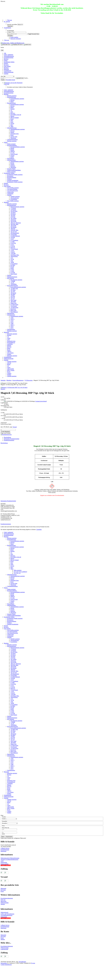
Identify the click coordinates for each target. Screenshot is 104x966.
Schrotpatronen (11, 314)
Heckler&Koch (11, 342)
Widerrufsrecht (4, 912)
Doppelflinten (10, 158)
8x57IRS (12, 265)
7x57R (12, 259)
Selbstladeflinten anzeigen (17, 161)
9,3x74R (12, 272)
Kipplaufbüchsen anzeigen (17, 98)
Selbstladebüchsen (12, 128)
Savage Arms (13, 136)
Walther (9, 354)
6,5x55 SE (13, 243)
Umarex (9, 373)
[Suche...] (20, 78)
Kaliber (4, 818)
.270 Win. (12, 217)
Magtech (3, 389)
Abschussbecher (14, 198)
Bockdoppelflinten (12, 145)
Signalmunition (11, 329)
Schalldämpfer (7, 70)
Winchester (13, 138)
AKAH (9, 363)
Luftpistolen (10, 193)
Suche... (26, 78)
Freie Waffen (7, 66)
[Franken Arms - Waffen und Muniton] (12, 43)
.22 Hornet (13, 209)
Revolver (6, 65)
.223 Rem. (13, 214)
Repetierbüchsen (11, 103)
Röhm (8, 348)
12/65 (11, 317)
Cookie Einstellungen (6, 964)
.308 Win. (12, 228)
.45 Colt (12, 298)
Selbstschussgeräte (8, 72)
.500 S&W (13, 301)
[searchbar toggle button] (27, 44)
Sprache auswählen (12, 24)
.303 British (13, 227)
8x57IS (12, 266)
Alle (5, 53)
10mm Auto (13, 303)
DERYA (12, 151)
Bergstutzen (10, 176)
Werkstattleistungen (9, 56)
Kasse (2, 891)
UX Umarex (10, 352)
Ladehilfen (10, 344)
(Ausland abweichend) (41, 401)
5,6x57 (12, 239)
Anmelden (39, 529)
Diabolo (9, 275)
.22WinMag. (13, 284)
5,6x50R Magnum (15, 236)
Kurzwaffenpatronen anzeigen (18, 287)
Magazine (6, 69)
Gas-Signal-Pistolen (12, 189)
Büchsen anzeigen (11, 95)
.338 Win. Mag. (14, 230)
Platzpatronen (10, 313)
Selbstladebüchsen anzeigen (17, 129)
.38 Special (13, 293)
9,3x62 (12, 269)
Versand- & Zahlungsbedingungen (9, 859)
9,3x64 (12, 271)
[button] (7, 21)
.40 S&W (12, 294)
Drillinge (9, 179)
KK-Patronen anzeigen (16, 279)
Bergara (12, 100)
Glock (8, 338)
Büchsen (6, 59)
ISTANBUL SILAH (15, 114)
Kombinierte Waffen (9, 62)
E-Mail (9, 32)
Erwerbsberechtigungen (7, 898)
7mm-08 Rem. (14, 256)
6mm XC (12, 247)
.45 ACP (12, 297)
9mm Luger (13, 310)
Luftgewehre (10, 192)
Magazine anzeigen (12, 333)
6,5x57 (12, 244)
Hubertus (12, 166)
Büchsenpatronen (11, 205)
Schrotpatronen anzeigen (16, 316)
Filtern (2, 836)
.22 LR (12, 282)
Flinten (5, 60)
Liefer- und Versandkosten (7, 914)
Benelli (12, 148)
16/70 (11, 326)
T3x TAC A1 (17, 573)
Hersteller (4, 823)
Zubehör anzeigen (15, 196)
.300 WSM (13, 225)
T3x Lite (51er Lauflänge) (20, 571)
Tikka (11, 126)
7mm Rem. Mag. (14, 255)
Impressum (3, 851)
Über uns (9, 20)
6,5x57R (12, 246)
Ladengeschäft (4, 949)
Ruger (12, 119)
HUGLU (12, 113)
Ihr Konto (3, 890)
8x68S (12, 268)
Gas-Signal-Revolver (12, 190)
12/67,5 (12, 319)
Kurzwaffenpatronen (12, 285)
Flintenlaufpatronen (12, 277)
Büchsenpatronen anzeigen (17, 206)
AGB (2, 861)
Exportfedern (13, 199)
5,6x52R (12, 237)
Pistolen (6, 63)
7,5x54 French (14, 249)
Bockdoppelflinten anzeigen (17, 147)
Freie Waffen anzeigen (13, 187)
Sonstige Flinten (11, 168)
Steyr (11, 125)
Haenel (12, 132)
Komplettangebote (8, 57)
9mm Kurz (13, 309)
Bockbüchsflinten (11, 177)
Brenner (12, 109)
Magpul (9, 345)
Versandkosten (22, 961)
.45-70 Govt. (13, 231)
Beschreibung (7, 437)
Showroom (3, 901)
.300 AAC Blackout (15, 222)
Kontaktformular (5, 849)
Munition (6, 67)
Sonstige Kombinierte (12, 180)
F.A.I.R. (12, 152)
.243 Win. (12, 215)
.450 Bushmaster (14, 233)
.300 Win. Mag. (14, 224)
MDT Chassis (10, 370)
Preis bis (7, 827)
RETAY (9, 347)
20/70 (11, 328)
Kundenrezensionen (9, 440)
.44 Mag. (12, 295)
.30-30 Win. (13, 221)
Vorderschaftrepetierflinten (14, 170)
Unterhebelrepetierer (12, 139)
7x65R (12, 262)
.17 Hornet (13, 208)
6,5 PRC (12, 241)
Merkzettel (3, 888)
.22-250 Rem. (13, 211)
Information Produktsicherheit (11, 438)
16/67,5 (12, 325)
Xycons (33, 963)
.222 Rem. (13, 212)
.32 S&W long (14, 288)
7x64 (11, 260)
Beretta (12, 149)
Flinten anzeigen (11, 144)
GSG (11, 111)
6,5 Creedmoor (14, 240)
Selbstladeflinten (11, 160)
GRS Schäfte (10, 369)
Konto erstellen (14, 37)
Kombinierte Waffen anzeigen (15, 174)
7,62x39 (12, 252)
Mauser (12, 116)
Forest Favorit (14, 154)
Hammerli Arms (14, 133)
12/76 (11, 322)
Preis (3, 827)
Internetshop (4, 963)
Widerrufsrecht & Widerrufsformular (10, 858)
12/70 (11, 320)
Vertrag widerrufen (6, 865)
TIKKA (9, 351)
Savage (12, 123)
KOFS (12, 157)
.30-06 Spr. (13, 220)
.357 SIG (12, 291)
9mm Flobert (13, 274)
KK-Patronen (10, 278)
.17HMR (12, 281)
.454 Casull (13, 300)
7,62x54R (13, 253)
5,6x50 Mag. (13, 234)
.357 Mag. (13, 290)
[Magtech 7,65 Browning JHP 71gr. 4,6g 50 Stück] (14, 387)
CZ (11, 110)
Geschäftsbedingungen (6, 915)
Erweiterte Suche (10, 79)
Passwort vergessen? (15, 38)
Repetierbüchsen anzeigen (17, 104)
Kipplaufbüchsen (11, 97)
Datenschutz (4, 862)
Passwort (9, 34)
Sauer (11, 122)
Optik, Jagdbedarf (8, 54)
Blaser (12, 101)
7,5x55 (12, 250)
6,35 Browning (14, 304)
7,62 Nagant (13, 306)
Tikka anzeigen (17, 570)
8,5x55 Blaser (14, 263)
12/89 (11, 323)
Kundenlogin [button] (7, 27)
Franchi (12, 155)
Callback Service (5, 848)
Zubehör (6, 73)
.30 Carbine (13, 218)
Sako (11, 120)
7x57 (11, 258)
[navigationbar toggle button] (5, 44)
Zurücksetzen (9, 836)
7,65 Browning (14, 307)
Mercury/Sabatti (14, 117)
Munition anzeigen (12, 203)
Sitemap (3, 904)
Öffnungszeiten (5, 902)
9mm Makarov (14, 312)
